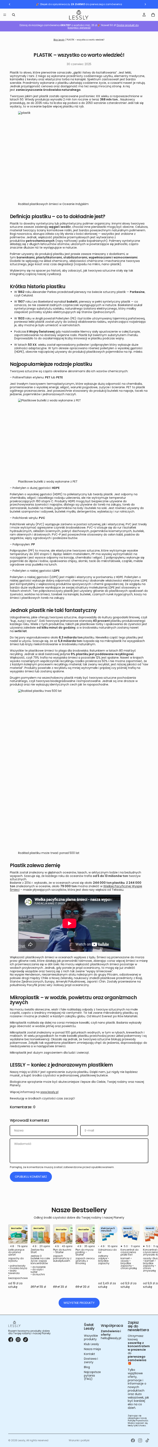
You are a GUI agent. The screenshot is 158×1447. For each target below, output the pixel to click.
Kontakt (89, 1354)
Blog (87, 1367)
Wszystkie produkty (79, 1303)
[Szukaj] (13, 14)
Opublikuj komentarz (31, 1177)
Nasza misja (92, 1349)
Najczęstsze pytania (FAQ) (92, 1375)
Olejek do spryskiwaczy (55, 4)
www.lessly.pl (49, 1092)
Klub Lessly (91, 1344)
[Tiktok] (147, 1440)
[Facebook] (132, 1440)
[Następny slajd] (145, 1258)
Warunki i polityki (79, 1440)
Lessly (21, 1440)
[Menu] (4, 15)
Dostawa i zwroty (91, 1360)
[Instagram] (140, 1440)
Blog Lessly (59, 39)
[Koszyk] (153, 14)
